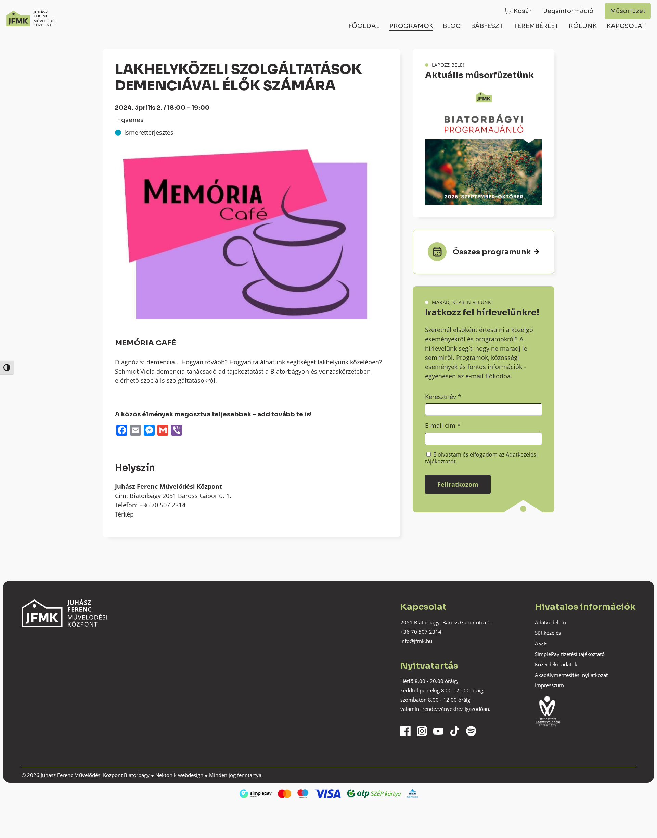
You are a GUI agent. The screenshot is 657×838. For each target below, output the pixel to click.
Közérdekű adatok (556, 664)
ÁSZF (541, 643)
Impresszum (549, 685)
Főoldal (363, 26)
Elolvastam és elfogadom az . (481, 458)
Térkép (124, 514)
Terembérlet (536, 26)
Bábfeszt (487, 26)
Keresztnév (443, 396)
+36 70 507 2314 (420, 631)
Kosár (523, 11)
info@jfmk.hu (416, 640)
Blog (452, 26)
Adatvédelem (550, 622)
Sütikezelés (548, 632)
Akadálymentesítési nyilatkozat (571, 674)
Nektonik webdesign (179, 775)
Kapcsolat (626, 26)
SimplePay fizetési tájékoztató (570, 654)
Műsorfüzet (628, 11)
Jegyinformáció (568, 11)
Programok (411, 26)
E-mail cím (443, 425)
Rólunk (583, 26)
